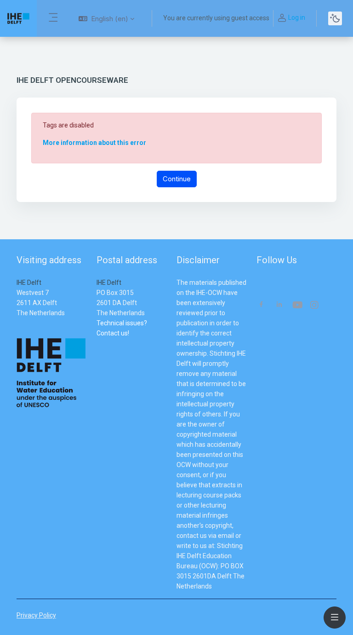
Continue (177, 178)
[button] (106, 18)
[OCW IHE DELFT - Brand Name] (18, 18)
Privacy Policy (36, 615)
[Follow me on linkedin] (279, 305)
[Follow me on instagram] (314, 305)
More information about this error (94, 142)
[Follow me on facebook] (261, 305)
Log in (296, 17)
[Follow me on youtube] (297, 305)
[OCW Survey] (97, 343)
